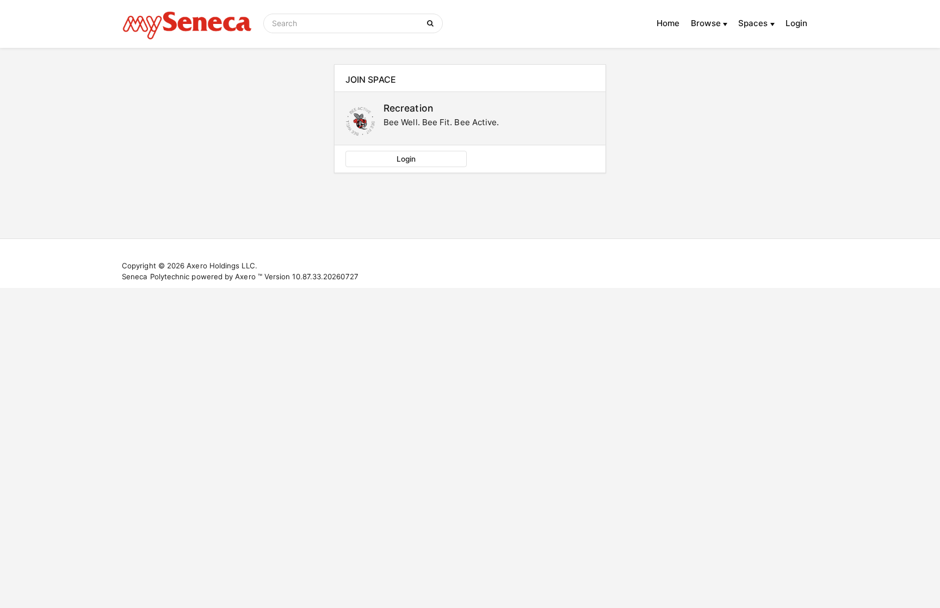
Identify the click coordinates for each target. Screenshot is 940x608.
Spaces (754, 23)
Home (668, 23)
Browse (707, 23)
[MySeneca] (187, 24)
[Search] (432, 23)
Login (796, 23)
